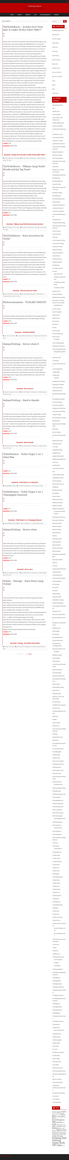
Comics (19, 14)
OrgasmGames (56, 572)
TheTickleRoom (8, 158)
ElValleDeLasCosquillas (58, 297)
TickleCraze (55, 867)
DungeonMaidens (57, 294)
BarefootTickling (57, 155)
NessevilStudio (56, 545)
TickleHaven (55, 886)
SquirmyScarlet (58, 274)
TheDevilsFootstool (58, 770)
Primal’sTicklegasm (57, 603)
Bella (58, 1113)
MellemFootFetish (57, 499)
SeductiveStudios (57, 669)
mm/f (63, 1126)
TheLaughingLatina (57, 800)
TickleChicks (56, 864)
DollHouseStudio (57, 262)
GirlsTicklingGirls (57, 369)
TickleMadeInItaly (57, 905)
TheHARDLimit (56, 791)
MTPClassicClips (57, 539)
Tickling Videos (34, 6)
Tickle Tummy (56, 60)
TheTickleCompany (57, 813)
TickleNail (55, 908)
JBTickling (55, 429)
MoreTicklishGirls (59, 1030)
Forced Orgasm (56, 39)
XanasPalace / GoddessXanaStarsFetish (59, 1088)
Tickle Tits (55, 51)
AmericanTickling (57, 126)
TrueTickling (56, 1058)
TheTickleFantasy (57, 822)
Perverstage (55, 584)
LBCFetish (55, 462)
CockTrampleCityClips (58, 240)
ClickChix (55, 237)
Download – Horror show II (24, 388)
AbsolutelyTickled (57, 105)
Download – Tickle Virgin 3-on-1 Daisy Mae (25, 482)
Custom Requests (45, 14)
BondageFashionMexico (59, 175)
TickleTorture (56, 920)
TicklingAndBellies (57, 969)
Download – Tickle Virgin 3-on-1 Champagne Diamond (25, 520)
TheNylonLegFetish (57, 803)
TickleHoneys (56, 889)
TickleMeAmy (56, 902)
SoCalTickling (56, 702)
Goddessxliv (55, 375)
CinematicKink (56, 234)
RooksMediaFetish (57, 637)
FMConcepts (56, 337)
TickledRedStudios (57, 877)
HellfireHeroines (57, 390)
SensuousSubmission (58, 676)
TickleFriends (56, 883)
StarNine (54, 734)
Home (12, 14)
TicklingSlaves (56, 1013)
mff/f (27, 158)
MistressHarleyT (57, 523)
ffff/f (55, 1118)
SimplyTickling (56, 693)
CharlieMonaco (56, 219)
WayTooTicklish (56, 1079)
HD (24, 158)
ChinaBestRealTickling (58, 222)
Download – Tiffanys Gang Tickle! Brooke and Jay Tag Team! (24, 224)
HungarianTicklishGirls (59, 408)
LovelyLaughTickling (58, 474)
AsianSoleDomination (58, 143)
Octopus (6, 336)
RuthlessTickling (57, 655)
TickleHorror (56, 892)
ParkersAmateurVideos (59, 578)
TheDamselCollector (58, 764)
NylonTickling (56, 551)
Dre (59, 1114)
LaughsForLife (56, 453)
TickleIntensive (56, 895)
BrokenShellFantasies (58, 199)
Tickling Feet (32, 158)
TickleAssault (56, 855)
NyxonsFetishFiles (57, 559)
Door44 (54, 271)
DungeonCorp (56, 291)
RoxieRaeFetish (58, 784)
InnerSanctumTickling (58, 411)
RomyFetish (55, 634)
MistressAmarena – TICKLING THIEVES (24, 302)
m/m (60, 1124)
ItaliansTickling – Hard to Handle (21, 400)
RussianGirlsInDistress (58, 649)
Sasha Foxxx (55, 1131)
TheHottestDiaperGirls (59, 794)
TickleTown (55, 944)
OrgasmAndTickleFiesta (59, 569)
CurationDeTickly (57, 246)
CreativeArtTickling (58, 243)
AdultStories (56, 111)
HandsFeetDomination (58, 381)
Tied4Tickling (56, 1037)
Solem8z (56, 378)
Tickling (56, 962)
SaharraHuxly (56, 658)
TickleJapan (55, 898)
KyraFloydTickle (56, 444)
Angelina (59, 1111)
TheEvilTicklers (56, 773)
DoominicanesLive (57, 268)
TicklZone (55, 950)
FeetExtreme (56, 318)
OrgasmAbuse (58, 848)
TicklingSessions (57, 1010)
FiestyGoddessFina (57, 333)
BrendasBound (56, 196)
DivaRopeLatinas (57, 259)
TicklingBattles (56, 981)
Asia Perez (54, 1113)
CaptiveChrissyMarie (58, 211)
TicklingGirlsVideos (58, 995)
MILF (53, 89)
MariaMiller (55, 493)
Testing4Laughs (56, 752)
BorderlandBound (57, 181)
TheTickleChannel (57, 816)
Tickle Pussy (55, 55)
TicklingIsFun (56, 1003)
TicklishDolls (56, 1024)
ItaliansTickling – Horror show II (21, 344)
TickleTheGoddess (59, 287)
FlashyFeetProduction (58, 346)
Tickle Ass (55, 47)
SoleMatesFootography (59, 705)
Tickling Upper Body (40, 227)
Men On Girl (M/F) (57, 76)
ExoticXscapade (56, 312)
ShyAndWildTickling (10, 486)
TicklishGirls (56, 1027)
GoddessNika (56, 372)
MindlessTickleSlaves (58, 509)
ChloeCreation (56, 231)
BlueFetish (55, 166)
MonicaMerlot (56, 532)
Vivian (63, 1145)
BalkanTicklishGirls (57, 152)
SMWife (54, 719)
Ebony (54, 85)
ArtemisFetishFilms (58, 137)
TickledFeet (57, 965)
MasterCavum (56, 496)
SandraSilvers (56, 661)
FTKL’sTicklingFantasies (59, 349)
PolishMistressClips (58, 600)
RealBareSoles (56, 628)
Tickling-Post (56, 954)
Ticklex (54, 947)
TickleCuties (55, 871)
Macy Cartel (63, 1124)
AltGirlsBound (56, 114)
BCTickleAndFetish (57, 158)
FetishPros (55, 324)
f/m (59, 1117)
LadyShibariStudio (57, 450)
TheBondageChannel (60, 818)
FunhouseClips (56, 357)
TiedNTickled (56, 1043)
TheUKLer (55, 843)
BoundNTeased (58, 305)
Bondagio (56, 651)
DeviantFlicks (56, 256)
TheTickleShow (56, 831)
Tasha (59, 1131)
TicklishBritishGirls (58, 1021)
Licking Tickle (56, 68)
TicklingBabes (56, 977)
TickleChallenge (56, 861)
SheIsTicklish (56, 684)
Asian (53, 80)
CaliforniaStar (56, 202)
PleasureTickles (56, 597)
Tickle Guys (55, 93)
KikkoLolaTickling (57, 440)
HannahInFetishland (58, 384)
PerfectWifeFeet (57, 581)
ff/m (65, 1117)
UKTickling (55, 1065)
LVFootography (56, 481)
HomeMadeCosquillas (58, 399)
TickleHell (57, 339)
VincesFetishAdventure (59, 1071)
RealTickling (55, 631)
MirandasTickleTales (58, 520)
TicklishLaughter (57, 1040)
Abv (53, 108)
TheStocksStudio (57, 810)
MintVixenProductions (58, 517)
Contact (27, 14)
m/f (20, 336)
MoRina (54, 536)
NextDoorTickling (57, 548)
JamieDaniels (56, 421)
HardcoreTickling (57, 387)
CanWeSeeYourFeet (57, 208)
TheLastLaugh (56, 797)
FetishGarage (56, 330)
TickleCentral (56, 858)
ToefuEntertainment (58, 1052)
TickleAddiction (56, 852)
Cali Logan (62, 1113)
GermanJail (55, 360)
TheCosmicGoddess (58, 761)
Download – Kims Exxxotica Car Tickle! (25, 290)
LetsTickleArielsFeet (58, 468)
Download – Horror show (25, 569)
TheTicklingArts (57, 834)
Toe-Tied (54, 1049)
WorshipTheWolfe (57, 1082)
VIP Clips (16, 158)
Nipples (54, 1130)
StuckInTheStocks (57, 737)
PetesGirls (55, 587)
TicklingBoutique (57, 984)
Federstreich (56, 315)
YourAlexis (55, 1096)
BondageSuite (56, 178)
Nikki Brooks (61, 1128)
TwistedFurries (56, 1061)
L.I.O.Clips (55, 447)
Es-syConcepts (56, 309)
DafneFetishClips (57, 249)
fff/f (53, 1118)
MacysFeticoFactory (58, 484)
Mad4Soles (55, 487)
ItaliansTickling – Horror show (20, 529)
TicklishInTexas (56, 1034)
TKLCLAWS (55, 1046)
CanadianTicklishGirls (58, 205)
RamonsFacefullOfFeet (58, 614)
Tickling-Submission (58, 957)
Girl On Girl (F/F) (56, 72)
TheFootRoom (58, 828)
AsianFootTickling (57, 140)
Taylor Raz (63, 1131)
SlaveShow (55, 716)
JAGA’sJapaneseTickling (59, 417)
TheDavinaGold (56, 767)
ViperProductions (57, 1068)
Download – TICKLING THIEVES (25, 332)
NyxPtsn (54, 562)
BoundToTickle (56, 184)
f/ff (57, 1117)
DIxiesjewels (55, 265)
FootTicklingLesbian (58, 343)
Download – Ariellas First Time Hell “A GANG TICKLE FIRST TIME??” (25, 155)
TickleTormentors (57, 917)
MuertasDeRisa (56, 542)
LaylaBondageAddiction (59, 459)
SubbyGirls (55, 740)
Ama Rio (54, 1111)
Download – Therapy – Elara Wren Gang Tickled (25, 643)
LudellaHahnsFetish (57, 478)
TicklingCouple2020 (58, 987)
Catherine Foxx (55, 1114)
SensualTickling (56, 673)
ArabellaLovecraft (57, 134)
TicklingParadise (57, 1007)
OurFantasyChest (57, 575)
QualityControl (56, 611)
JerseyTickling (56, 432)
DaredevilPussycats (57, 253)
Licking (59, 1122)
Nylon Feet (33, 294)
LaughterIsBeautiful (58, 456)
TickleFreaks (56, 880)
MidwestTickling (57, 505)
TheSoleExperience (58, 806)
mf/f (25, 294)
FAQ (35, 14)
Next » (30, 654)
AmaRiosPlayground (58, 123)
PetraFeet (55, 590)
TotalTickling (56, 1055)
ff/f (22, 158)
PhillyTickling (56, 593)
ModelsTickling (56, 529)
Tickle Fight (55, 43)
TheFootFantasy (57, 782)
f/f (53, 1116)
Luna (63, 1122)
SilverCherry (56, 690)
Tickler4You (55, 911)
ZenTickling (55, 1099)
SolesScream (56, 708)
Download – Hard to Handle (24, 442)
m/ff (57, 1125)
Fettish (6, 646)
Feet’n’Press (55, 321)
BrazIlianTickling (57, 192)
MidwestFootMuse (57, 502)
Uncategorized (56, 1102)
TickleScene (55, 914)
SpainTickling (56, 722)
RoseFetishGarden (57, 640)
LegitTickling (56, 465)
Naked (28, 392)
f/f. (56, 1117)
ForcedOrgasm (58, 959)
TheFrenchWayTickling (59, 788)
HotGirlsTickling (57, 402)
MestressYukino (57, 526)
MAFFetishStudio (57, 490)
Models (56, 14)
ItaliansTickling (8, 392)
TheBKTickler (56, 755)
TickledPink (55, 874)
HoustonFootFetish (57, 405)
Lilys (53, 471)
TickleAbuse (55, 846)
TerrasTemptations (57, 748)
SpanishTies (55, 726)
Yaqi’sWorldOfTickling (58, 1093)
